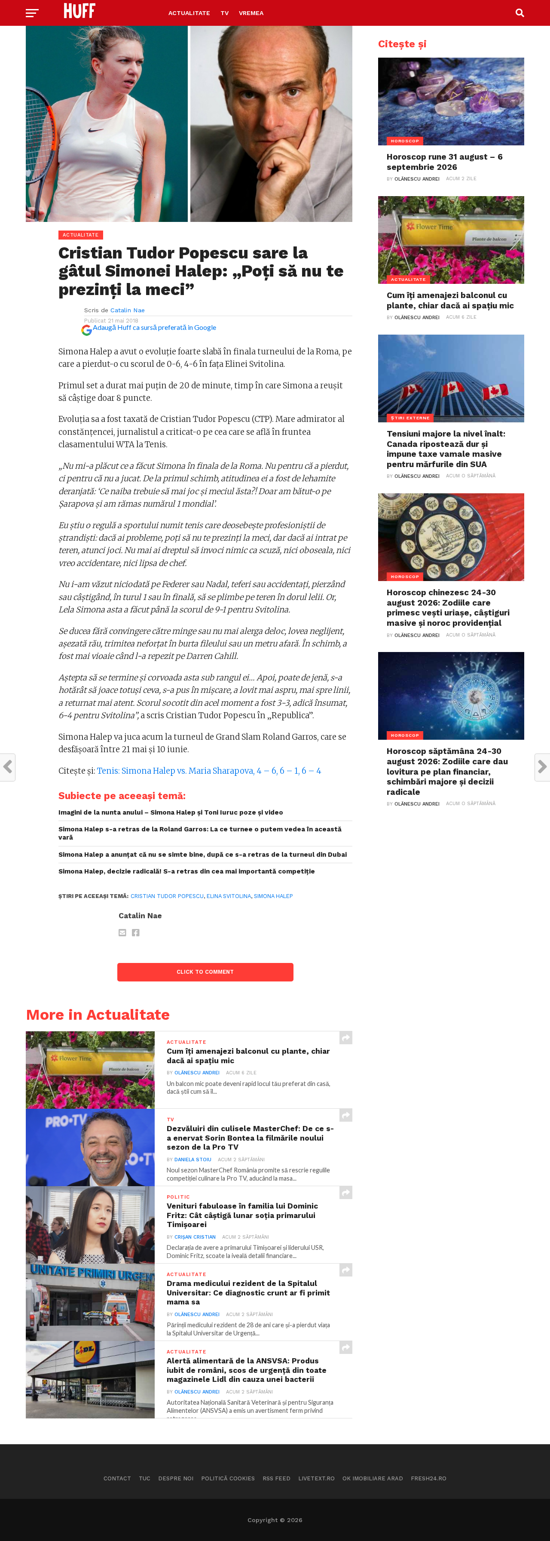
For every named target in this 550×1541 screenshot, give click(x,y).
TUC (144, 1478)
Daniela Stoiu (192, 1160)
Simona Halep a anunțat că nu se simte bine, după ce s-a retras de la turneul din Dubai (202, 854)
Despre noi (175, 1478)
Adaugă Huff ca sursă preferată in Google (154, 327)
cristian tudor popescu (167, 896)
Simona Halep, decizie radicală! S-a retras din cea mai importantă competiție (186, 871)
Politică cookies (228, 1478)
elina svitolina (229, 896)
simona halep (273, 896)
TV (224, 12)
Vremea (251, 12)
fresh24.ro (428, 1478)
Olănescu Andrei (197, 1073)
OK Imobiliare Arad (372, 1478)
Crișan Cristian (195, 1237)
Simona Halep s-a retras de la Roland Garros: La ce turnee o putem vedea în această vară (200, 833)
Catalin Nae (127, 310)
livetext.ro (316, 1478)
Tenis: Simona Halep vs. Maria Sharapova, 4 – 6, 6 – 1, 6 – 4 (209, 771)
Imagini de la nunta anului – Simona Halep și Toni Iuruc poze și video (170, 812)
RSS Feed (276, 1478)
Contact (117, 1478)
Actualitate (189, 12)
